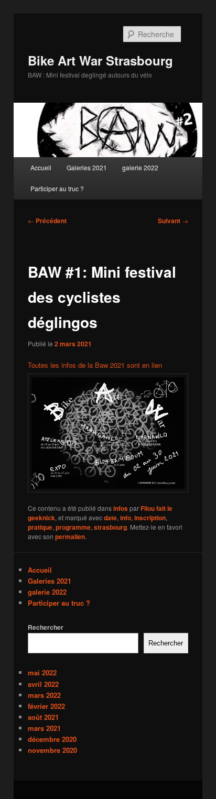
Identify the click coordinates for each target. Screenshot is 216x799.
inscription (150, 517)
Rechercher (45, 627)
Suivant (173, 220)
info (125, 517)
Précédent (47, 220)
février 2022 (46, 706)
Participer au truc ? (57, 188)
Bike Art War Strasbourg (100, 60)
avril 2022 (43, 684)
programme (73, 527)
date (110, 517)
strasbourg (110, 527)
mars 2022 (44, 695)
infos (120, 508)
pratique (40, 527)
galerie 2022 (140, 167)
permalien (70, 536)
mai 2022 (42, 672)
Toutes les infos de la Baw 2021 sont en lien (95, 365)
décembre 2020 (52, 739)
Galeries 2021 (87, 167)
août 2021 (43, 717)
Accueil (40, 167)
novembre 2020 (52, 750)
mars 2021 (44, 728)
